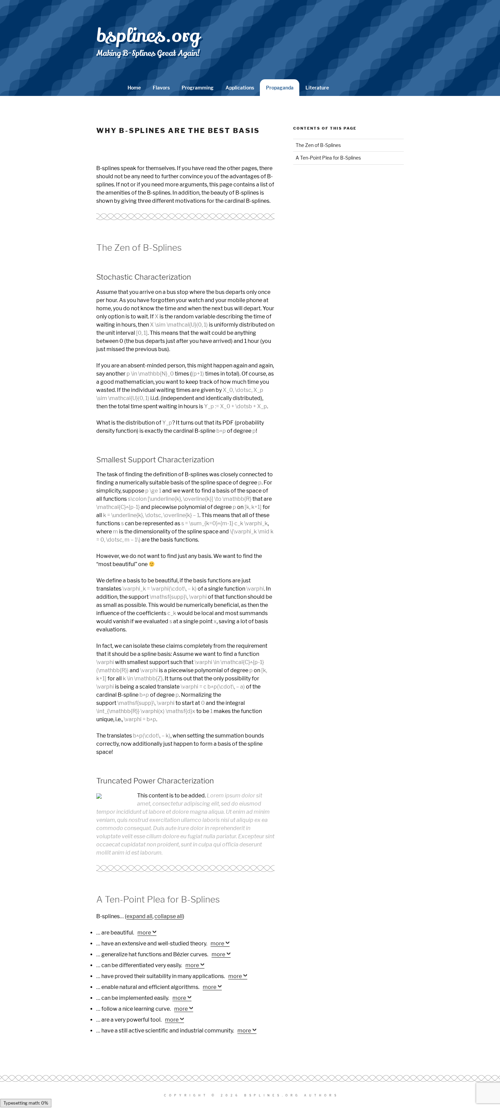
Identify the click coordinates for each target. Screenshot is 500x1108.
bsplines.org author (290, 1095)
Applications (240, 87)
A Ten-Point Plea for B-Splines (328, 158)
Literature (317, 87)
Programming (198, 87)
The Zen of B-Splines (318, 145)
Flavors (161, 87)
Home (134, 87)
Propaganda (280, 87)
